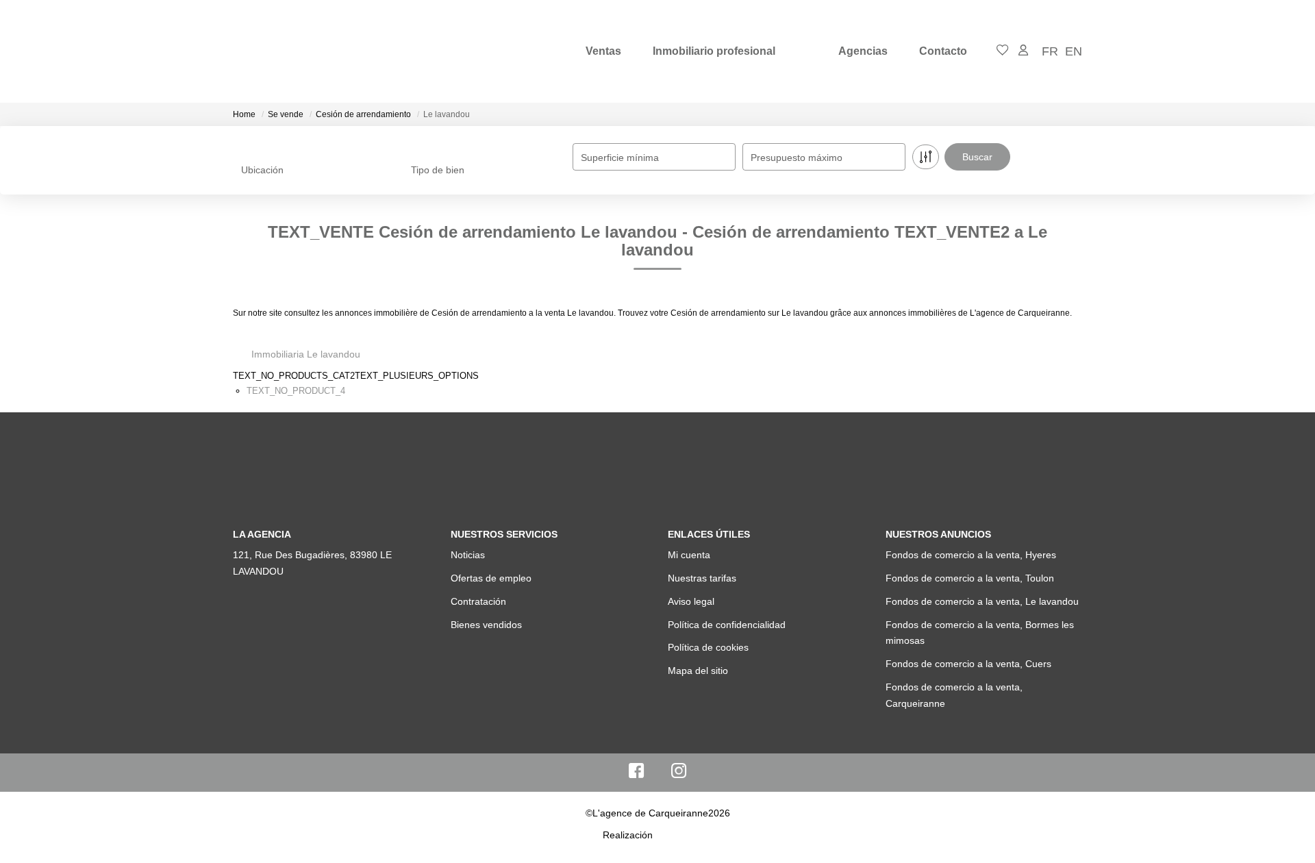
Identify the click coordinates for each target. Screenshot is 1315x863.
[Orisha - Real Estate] (684, 834)
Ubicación (262, 169)
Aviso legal (691, 601)
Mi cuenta (689, 554)
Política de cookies (708, 647)
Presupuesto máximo (796, 157)
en (1073, 51)
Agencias (863, 51)
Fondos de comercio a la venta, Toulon (970, 578)
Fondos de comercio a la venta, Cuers (968, 663)
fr (1050, 51)
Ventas (603, 51)
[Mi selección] (1003, 51)
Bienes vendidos (486, 624)
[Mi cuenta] (1023, 51)
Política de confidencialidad (727, 624)
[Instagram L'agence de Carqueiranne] (679, 773)
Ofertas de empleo (491, 578)
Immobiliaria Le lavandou (305, 354)
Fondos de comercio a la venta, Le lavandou (982, 601)
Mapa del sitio (698, 670)
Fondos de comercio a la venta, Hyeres (971, 554)
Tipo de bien (437, 169)
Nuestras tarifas (702, 578)
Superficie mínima (620, 157)
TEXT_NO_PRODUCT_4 (296, 391)
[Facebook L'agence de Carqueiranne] (636, 773)
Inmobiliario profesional (714, 51)
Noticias (468, 554)
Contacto (943, 51)
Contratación (478, 601)
